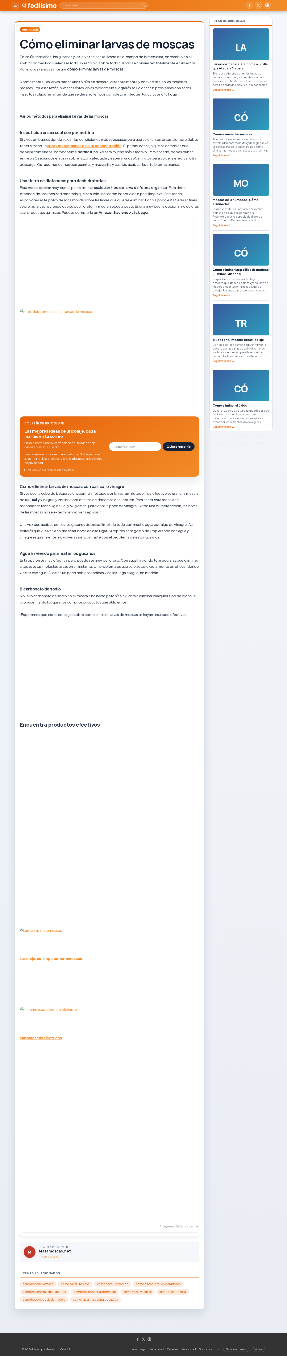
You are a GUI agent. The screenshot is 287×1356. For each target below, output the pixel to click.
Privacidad (157, 1349)
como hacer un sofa (172, 1292)
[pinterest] (267, 5)
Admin (259, 1349)
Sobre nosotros (209, 1349)
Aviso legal (139, 1349)
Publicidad (189, 1349)
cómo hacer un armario (38, 1284)
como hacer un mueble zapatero (44, 1292)
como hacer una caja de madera (44, 1299)
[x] (258, 5)
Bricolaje (30, 29)
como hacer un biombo (112, 1284)
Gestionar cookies (236, 1349)
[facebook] (249, 5)
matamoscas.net (49, 1256)
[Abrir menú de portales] (15, 5)
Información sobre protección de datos (50, 469)
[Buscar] (143, 5)
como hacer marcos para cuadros (95, 1299)
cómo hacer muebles (137, 1292)
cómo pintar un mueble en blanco (158, 1284)
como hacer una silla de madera (95, 1292)
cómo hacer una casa (75, 1284)
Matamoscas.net (55, 1250)
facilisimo (42, 5)
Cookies (172, 1349)
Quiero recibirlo (179, 446)
